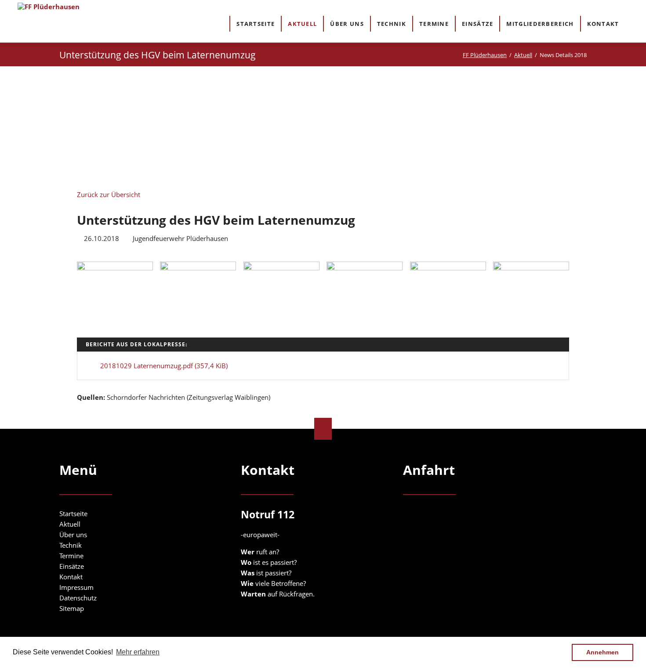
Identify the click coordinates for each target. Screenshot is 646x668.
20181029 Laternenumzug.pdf (164, 365)
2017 (184, 114)
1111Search (633, 23)
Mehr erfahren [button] (138, 652)
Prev (147, 126)
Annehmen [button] (602, 652)
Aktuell (523, 55)
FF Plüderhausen (485, 55)
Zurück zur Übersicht (108, 194)
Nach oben (323, 429)
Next (498, 129)
